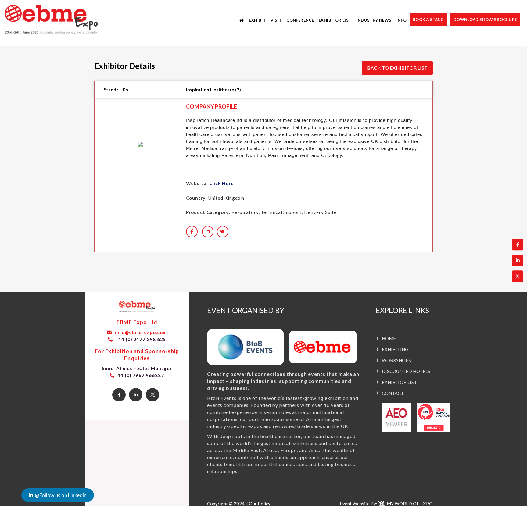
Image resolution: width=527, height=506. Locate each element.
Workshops (396, 360)
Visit (276, 20)
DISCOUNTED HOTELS (406, 371)
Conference (300, 20)
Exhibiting (395, 349)
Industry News (374, 20)
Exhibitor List (335, 20)
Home (389, 338)
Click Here (221, 183)
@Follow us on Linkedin (61, 495)
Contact (393, 393)
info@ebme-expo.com (140, 332)
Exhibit (257, 20)
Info (401, 20)
